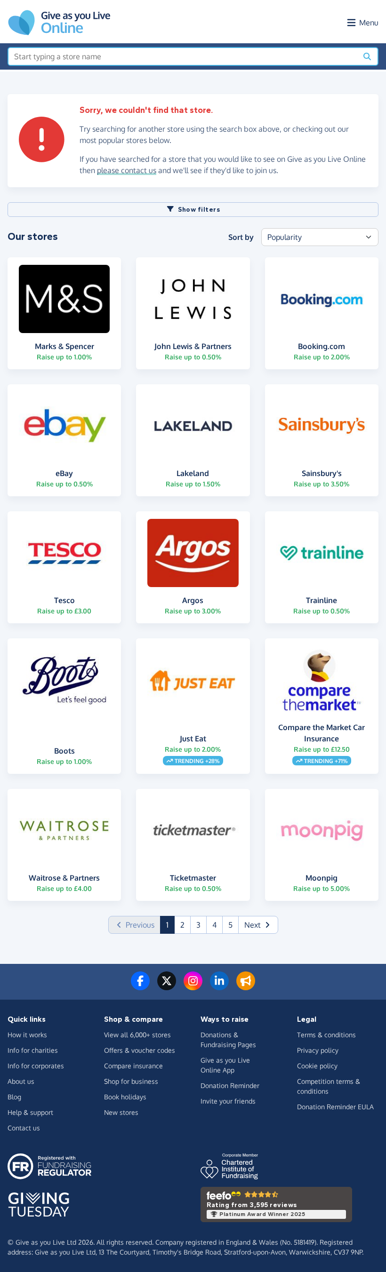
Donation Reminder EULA (335, 1107)
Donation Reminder (230, 1085)
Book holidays (125, 1097)
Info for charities (33, 1050)
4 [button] (214, 925)
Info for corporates (36, 1066)
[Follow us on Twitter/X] (166, 986)
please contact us (126, 170)
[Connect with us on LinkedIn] (219, 986)
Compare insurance (133, 1066)
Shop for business (131, 1081)
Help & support (30, 1112)
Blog (14, 1097)
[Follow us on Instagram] (193, 986)
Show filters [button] (199, 210)
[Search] (367, 56)
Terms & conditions (326, 1035)
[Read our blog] (245, 986)
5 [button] (230, 925)
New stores (121, 1112)
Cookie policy (317, 1066)
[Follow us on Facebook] (140, 986)
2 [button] (182, 925)
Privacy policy (317, 1050)
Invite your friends (228, 1101)
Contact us (24, 1128)
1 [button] (170, 925)
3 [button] (198, 925)
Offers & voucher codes (139, 1050)
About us (21, 1081)
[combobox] (182, 56)
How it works (27, 1035)
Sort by (241, 237)
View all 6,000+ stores (137, 1035)
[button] (258, 925)
